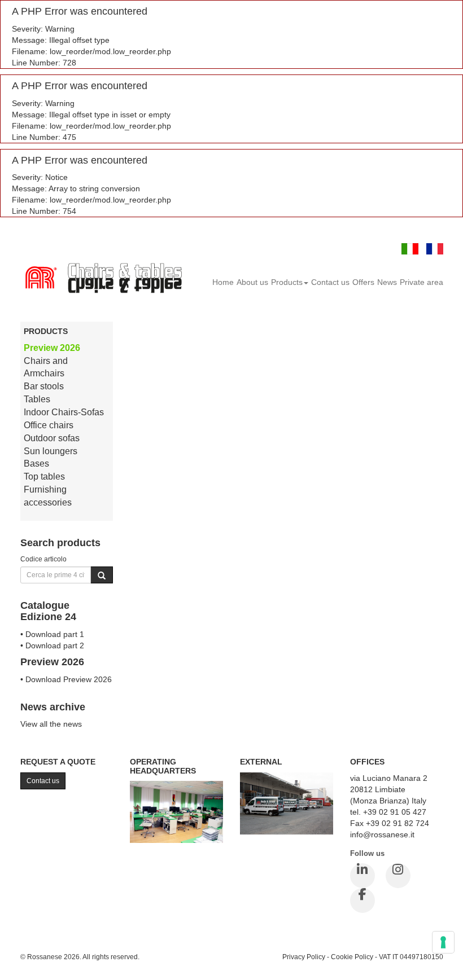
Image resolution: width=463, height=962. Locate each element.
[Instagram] (398, 875)
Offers (363, 282)
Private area (421, 282)
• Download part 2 (52, 645)
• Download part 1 (52, 634)
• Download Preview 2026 (66, 679)
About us (252, 282)
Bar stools (44, 386)
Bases (36, 463)
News (387, 282)
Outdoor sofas (52, 438)
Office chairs (48, 425)
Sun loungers (50, 451)
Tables (37, 399)
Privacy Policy (303, 956)
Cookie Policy (352, 956)
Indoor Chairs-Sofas (64, 412)
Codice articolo (43, 559)
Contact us (330, 282)
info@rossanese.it (382, 834)
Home (223, 282)
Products (287, 282)
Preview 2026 (52, 348)
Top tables (44, 476)
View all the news (51, 723)
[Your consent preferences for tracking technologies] (443, 942)
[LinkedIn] (362, 875)
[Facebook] (362, 900)
